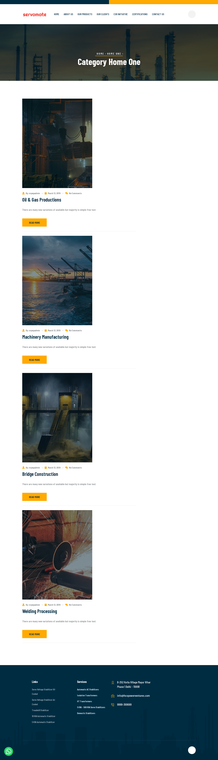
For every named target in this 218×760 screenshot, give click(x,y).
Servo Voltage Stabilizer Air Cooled (43, 702)
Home (56, 14)
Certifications (140, 14)
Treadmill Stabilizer (40, 710)
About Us (68, 14)
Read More (34, 222)
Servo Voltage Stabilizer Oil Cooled (43, 691)
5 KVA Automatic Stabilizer (43, 722)
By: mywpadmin (33, 193)
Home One (114, 53)
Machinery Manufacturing (45, 337)
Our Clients (103, 14)
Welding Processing (39, 611)
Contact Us (158, 14)
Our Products (85, 14)
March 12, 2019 (54, 193)
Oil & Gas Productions (41, 199)
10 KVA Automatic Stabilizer (43, 716)
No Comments (75, 193)
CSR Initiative (121, 14)
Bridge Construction (40, 474)
